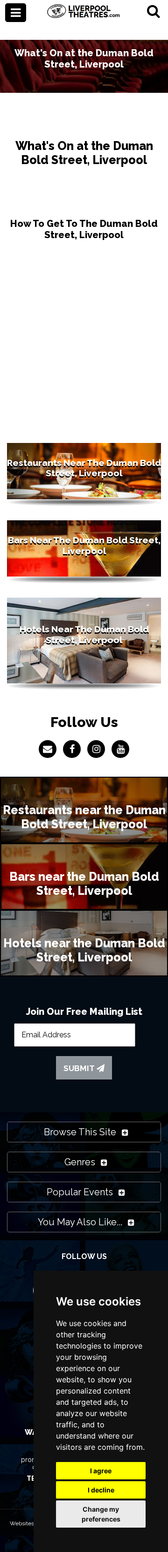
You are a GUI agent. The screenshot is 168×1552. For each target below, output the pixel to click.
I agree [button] (101, 1471)
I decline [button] (101, 1490)
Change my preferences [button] (101, 1514)
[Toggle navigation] (16, 12)
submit (80, 1068)
